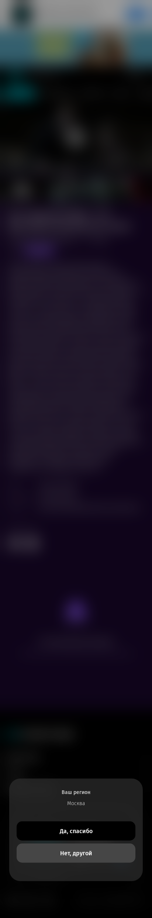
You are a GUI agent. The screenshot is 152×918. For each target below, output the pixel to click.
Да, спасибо (76, 831)
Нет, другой (76, 853)
